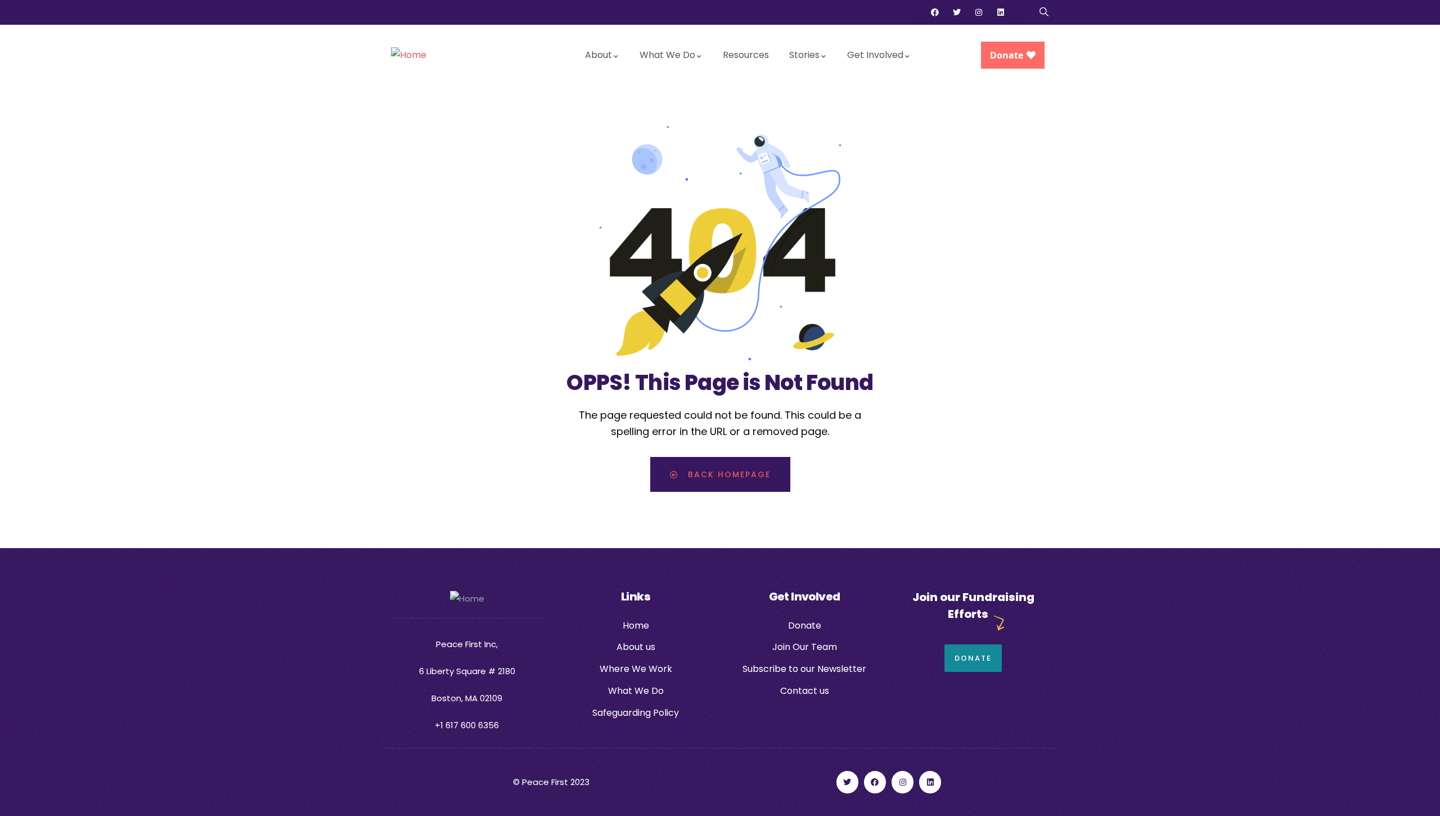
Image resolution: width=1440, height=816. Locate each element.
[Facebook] (935, 12)
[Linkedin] (1001, 12)
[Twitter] (957, 12)
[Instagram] (979, 12)
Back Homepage (728, 474)
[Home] (408, 55)
